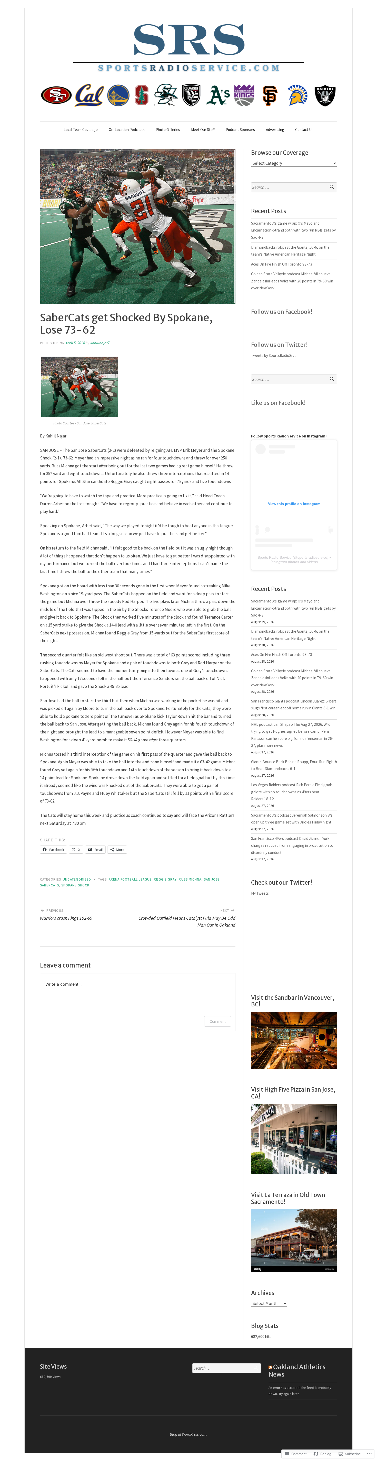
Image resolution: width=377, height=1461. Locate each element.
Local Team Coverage (81, 129)
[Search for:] (294, 187)
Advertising (275, 129)
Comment (218, 1021)
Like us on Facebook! (278, 403)
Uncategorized (77, 879)
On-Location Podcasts (127, 129)
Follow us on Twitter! (279, 344)
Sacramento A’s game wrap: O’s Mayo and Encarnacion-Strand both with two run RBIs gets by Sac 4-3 (293, 230)
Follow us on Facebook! (281, 311)
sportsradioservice (312, 557)
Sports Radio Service (274, 557)
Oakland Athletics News (297, 1370)
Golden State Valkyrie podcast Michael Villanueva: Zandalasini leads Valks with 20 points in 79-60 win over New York (292, 280)
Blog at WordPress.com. (188, 1434)
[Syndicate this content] (270, 1367)
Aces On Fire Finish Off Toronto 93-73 (281, 264)
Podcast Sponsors (240, 129)
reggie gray (165, 879)
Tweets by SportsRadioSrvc (273, 355)
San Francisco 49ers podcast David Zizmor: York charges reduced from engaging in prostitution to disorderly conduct (292, 845)
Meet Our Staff (203, 129)
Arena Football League (130, 879)
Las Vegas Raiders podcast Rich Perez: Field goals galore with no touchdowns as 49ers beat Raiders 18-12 (292, 791)
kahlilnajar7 (100, 342)
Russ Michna (190, 879)
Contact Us (304, 129)
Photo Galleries (168, 129)
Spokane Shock (75, 885)
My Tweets (260, 893)
